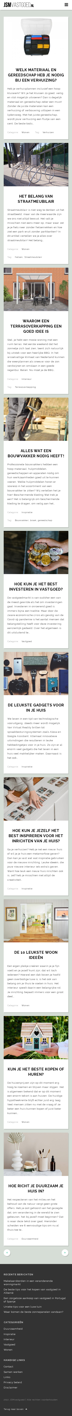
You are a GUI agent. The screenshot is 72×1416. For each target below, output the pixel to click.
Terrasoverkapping (25, 387)
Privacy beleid (13, 1382)
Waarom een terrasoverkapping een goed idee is (36, 326)
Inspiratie (27, 512)
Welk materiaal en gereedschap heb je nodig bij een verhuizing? (36, 75)
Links (7, 1377)
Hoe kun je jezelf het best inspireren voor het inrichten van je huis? (37, 835)
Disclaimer (11, 1387)
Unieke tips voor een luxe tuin (23, 1306)
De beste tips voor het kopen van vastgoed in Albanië (32, 1291)
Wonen (25, 132)
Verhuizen (48, 132)
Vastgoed (27, 641)
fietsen (19, 257)
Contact (8, 1366)
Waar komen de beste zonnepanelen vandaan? (33, 1312)
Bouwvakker (21, 520)
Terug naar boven (14, 1409)
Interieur (26, 379)
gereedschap (45, 520)
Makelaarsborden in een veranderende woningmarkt (28, 1283)
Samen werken (13, 1372)
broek (33, 520)
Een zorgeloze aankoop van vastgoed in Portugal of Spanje (35, 1300)
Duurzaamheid (30, 1239)
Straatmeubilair (33, 257)
